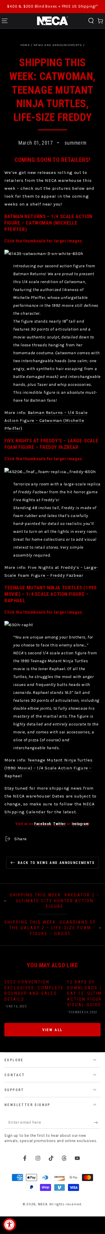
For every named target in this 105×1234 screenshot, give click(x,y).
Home (25, 45)
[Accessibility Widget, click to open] (9, 1224)
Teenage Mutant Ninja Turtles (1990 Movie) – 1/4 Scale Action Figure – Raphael (48, 767)
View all (52, 1030)
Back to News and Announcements (56, 863)
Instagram (80, 824)
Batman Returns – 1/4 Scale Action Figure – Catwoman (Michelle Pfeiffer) (46, 420)
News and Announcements (58, 45)
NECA (42, 1204)
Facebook (42, 824)
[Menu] (4, 21)
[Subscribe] (97, 1122)
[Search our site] (91, 21)
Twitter (59, 824)
